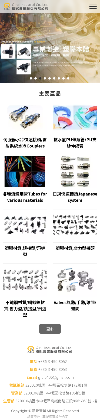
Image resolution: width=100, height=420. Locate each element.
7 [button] (59, 78)
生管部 (8, 401)
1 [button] (31, 78)
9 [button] (68, 78)
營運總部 (16, 385)
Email (32, 377)
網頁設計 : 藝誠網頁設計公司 (47, 416)
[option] (50, 41)
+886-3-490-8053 (52, 369)
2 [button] (35, 78)
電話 (33, 361)
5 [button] (49, 78)
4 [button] (45, 78)
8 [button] (63, 78)
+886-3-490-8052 (52, 361)
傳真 (33, 369)
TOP (91, 411)
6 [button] (54, 78)
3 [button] (40, 78)
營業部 (16, 393)
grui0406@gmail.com (56, 377)
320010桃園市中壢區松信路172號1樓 (56, 385)
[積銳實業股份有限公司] (25, 6)
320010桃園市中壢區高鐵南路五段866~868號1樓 (56, 401)
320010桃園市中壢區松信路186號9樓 (54, 393)
